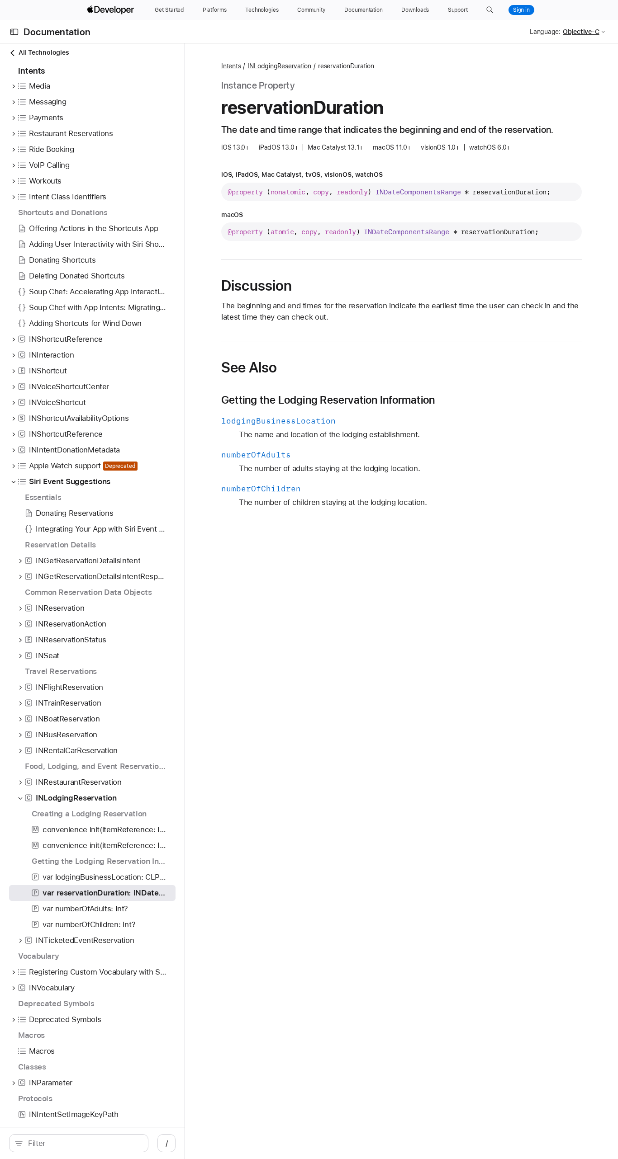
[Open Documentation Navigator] (14, 31)
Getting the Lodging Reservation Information (328, 400)
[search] (78, 1143)
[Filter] (83, 1143)
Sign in (521, 10)
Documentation (57, 32)
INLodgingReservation (279, 66)
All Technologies (44, 52)
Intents (231, 66)
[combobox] (83, 1143)
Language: (545, 31)
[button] (490, 10)
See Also (249, 367)
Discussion (256, 286)
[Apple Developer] (112, 10)
